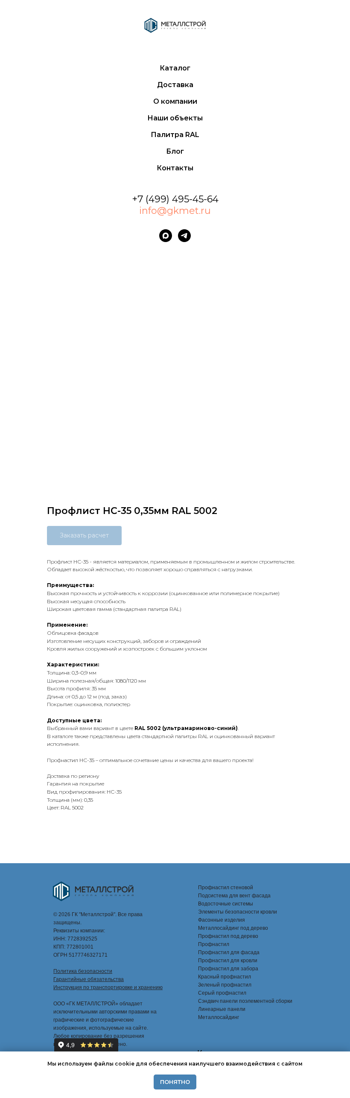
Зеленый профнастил (224, 985)
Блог (175, 151)
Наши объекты (175, 118)
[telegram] (184, 235)
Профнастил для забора (228, 969)
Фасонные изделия (221, 920)
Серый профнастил (222, 993)
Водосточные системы (225, 904)
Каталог (175, 68)
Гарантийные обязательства (88, 979)
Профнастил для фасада (229, 952)
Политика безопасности (82, 971)
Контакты (175, 168)
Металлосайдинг (218, 1017)
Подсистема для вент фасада (234, 896)
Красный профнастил (224, 977)
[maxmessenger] (165, 235)
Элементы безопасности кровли (237, 912)
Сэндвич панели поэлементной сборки (245, 1001)
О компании (175, 101)
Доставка (175, 85)
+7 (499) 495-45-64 (175, 199)
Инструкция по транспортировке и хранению (108, 987)
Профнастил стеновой (225, 888)
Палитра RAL (175, 135)
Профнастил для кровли (227, 961)
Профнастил (213, 944)
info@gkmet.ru (175, 210)
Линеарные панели (221, 1009)
